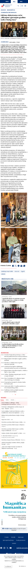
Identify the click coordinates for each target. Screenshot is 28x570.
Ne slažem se (22, 566)
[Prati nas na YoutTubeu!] (11, 548)
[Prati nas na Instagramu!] (4, 548)
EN (22, 6)
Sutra (7, 400)
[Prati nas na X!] (7, 548)
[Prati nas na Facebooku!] (1, 548)
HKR (21, 1)
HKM (7, 1)
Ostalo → (13, 400)
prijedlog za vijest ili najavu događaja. (15, 529)
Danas (2, 400)
